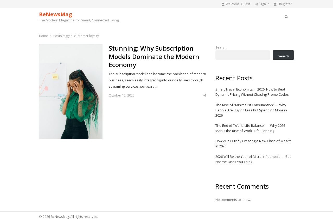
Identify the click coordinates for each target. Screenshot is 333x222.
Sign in (264, 4)
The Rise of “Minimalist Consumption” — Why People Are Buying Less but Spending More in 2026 (251, 110)
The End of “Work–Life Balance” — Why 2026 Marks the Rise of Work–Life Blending (250, 128)
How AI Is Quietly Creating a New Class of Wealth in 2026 (253, 143)
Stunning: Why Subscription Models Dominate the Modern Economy (154, 56)
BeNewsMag (55, 14)
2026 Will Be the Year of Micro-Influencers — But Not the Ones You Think (253, 159)
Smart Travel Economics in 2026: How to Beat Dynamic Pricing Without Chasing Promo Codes (252, 92)
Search (221, 47)
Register (285, 4)
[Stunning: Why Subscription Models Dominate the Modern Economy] (71, 47)
